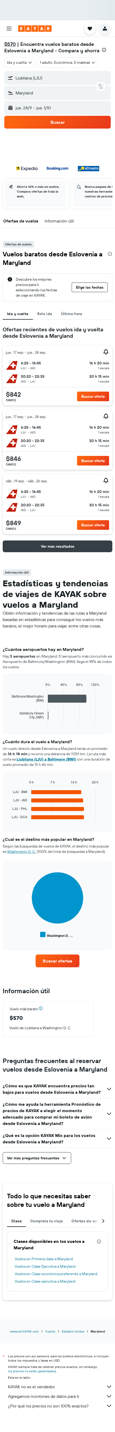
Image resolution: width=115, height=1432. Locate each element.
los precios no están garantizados (32, 1371)
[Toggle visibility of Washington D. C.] (56, 935)
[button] (9, 28)
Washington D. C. (21, 851)
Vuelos (50, 1331)
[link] (57, 960)
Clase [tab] (16, 1221)
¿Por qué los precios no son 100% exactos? (48, 1406)
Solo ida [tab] (44, 313)
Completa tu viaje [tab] (46, 1221)
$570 (10, 44)
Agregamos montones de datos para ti (43, 1396)
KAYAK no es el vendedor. (31, 1386)
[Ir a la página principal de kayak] (35, 28)
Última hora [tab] (71, 313)
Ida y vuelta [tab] (18, 313)
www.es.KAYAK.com (24, 1331)
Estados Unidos (73, 1331)
